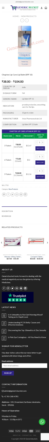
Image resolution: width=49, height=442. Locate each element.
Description (7, 211)
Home (16, 16)
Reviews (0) (6, 216)
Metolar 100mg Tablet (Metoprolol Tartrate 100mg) (13, 257)
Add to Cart (40, 148)
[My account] (41, 7)
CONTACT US (27, 435)
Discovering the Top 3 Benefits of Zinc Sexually (27, 330)
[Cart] (45, 7)
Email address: (7, 361)
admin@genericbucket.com (15, 391)
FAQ (34, 435)
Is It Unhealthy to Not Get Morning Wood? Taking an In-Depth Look (25, 315)
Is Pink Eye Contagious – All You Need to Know (27, 337)
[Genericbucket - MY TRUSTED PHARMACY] (25, 7)
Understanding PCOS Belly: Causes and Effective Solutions (24, 323)
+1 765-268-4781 (11, 396)
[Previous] (1, 247)
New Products (28, 16)
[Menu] (3, 8)
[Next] (47, 247)
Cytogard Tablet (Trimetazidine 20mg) (36, 257)
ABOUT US (16, 435)
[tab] (24, 207)
